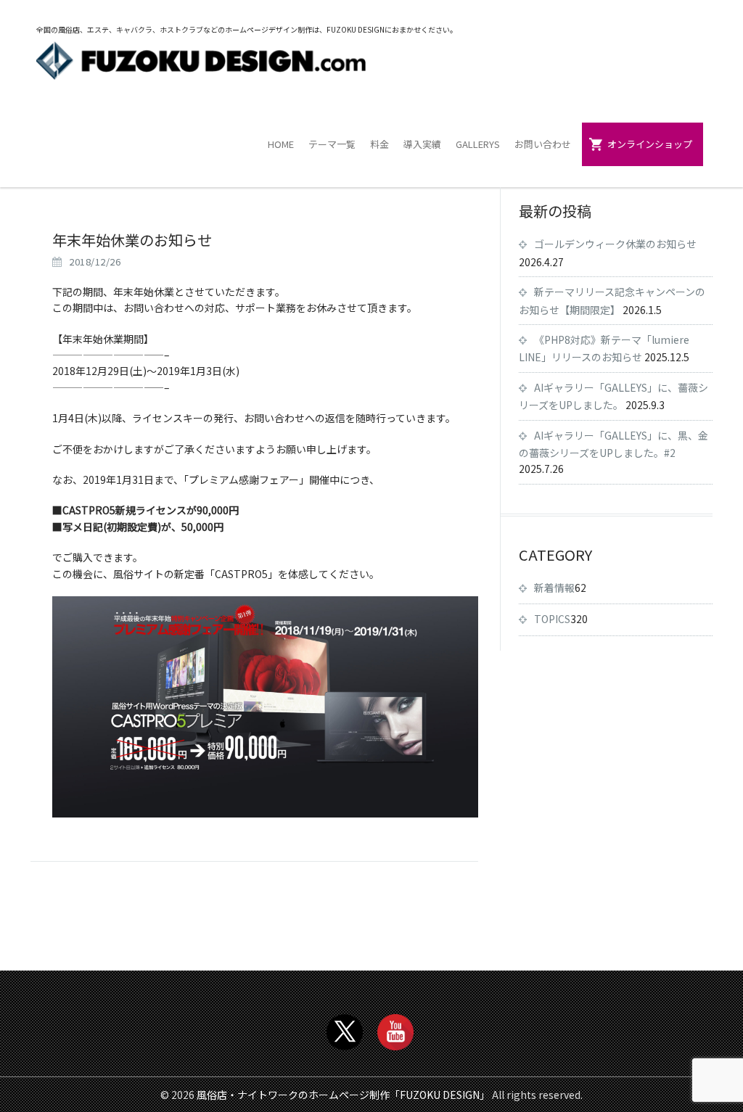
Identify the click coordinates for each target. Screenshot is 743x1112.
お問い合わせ (542, 144)
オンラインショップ (649, 144)
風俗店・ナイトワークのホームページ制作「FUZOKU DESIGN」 (343, 1094)
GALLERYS (478, 144)
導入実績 (422, 144)
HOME (281, 144)
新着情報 (554, 587)
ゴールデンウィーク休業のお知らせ (615, 243)
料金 (379, 144)
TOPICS (552, 618)
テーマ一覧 (332, 144)
